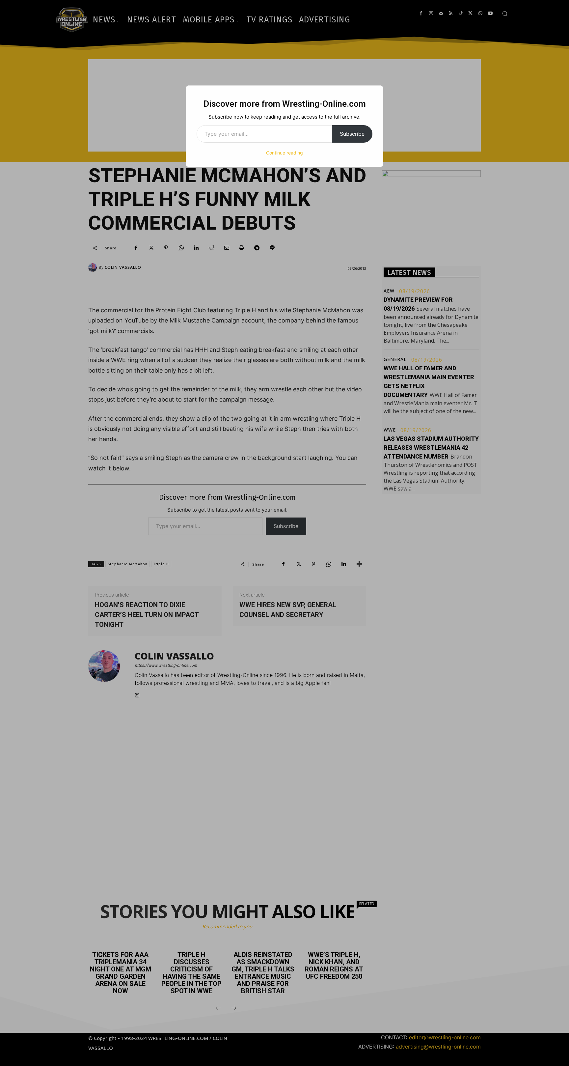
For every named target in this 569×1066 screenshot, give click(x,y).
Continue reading (284, 152)
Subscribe (352, 133)
